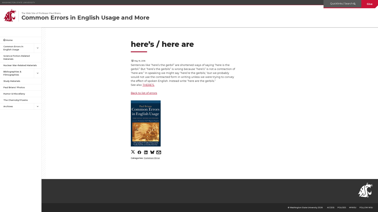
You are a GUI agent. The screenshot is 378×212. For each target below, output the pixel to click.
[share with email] (158, 153)
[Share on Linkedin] (146, 153)
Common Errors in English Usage (13, 48)
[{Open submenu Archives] (37, 106)
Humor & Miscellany (14, 93)
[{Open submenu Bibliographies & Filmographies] (37, 73)
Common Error (152, 158)
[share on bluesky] (152, 153)
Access (330, 207)
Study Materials (11, 81)
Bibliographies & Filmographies (12, 73)
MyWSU (352, 207)
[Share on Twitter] (133, 152)
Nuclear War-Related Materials (20, 65)
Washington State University (18, 2)
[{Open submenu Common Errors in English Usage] (37, 48)
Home (9, 40)
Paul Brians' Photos (14, 87)
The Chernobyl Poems (15, 100)
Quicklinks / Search (341, 3)
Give (370, 4)
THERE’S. (148, 85)
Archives (8, 106)
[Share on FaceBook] (139, 153)
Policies (342, 207)
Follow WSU (366, 207)
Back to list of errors (144, 93)
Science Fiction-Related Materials (16, 57)
